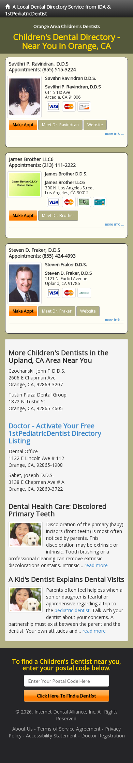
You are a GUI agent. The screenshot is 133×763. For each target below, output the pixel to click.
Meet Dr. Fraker (57, 311)
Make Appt (23, 125)
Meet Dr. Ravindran (60, 125)
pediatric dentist (72, 610)
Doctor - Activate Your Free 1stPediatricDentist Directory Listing (55, 433)
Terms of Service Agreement (69, 728)
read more (96, 565)
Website (95, 125)
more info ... (114, 133)
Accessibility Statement (51, 735)
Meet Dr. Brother (58, 215)
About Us (22, 728)
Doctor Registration (103, 735)
